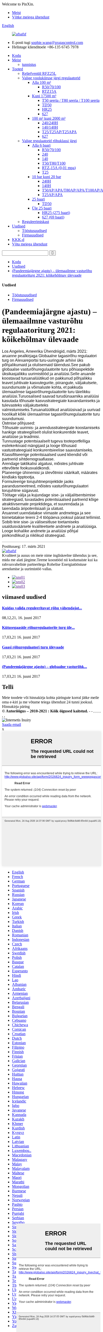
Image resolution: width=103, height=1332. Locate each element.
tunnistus (29, 64)
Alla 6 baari (41, 145)
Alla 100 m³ (41, 82)
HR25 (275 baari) (56, 213)
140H (46, 186)
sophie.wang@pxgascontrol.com (57, 42)
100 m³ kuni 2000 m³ (49, 118)
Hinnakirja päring (16, 706)
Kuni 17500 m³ (44, 96)
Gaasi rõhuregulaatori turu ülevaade (33, 647)
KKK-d (18, 239)
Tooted (17, 69)
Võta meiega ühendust (29, 244)
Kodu (16, 55)
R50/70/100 (51, 87)
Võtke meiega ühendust (30, 17)
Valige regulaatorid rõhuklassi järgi (49, 141)
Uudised (18, 226)
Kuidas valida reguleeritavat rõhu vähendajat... (42, 608)
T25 (45, 172)
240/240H (50, 123)
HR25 (47, 109)
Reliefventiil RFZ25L (39, 73)
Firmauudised (33, 235)
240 (45, 154)
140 (45, 159)
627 (45, 114)
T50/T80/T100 (54, 163)
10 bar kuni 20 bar (46, 177)
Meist (16, 12)
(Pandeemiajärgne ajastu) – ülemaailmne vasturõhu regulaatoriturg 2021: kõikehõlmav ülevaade (52, 273)
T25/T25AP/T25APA (59, 132)
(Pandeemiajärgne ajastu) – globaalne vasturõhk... (44, 667)
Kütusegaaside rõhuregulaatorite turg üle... (38, 627)
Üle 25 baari (42, 208)
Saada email (11, 724)
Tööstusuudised (34, 230)
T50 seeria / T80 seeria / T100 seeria (71, 100)
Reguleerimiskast (35, 222)
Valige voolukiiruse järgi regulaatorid (51, 78)
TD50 (47, 105)
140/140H (50, 127)
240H (46, 181)
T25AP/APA (52, 195)
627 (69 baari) (53, 217)
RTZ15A (49, 91)
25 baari (38, 199)
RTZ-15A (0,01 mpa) (59, 168)
